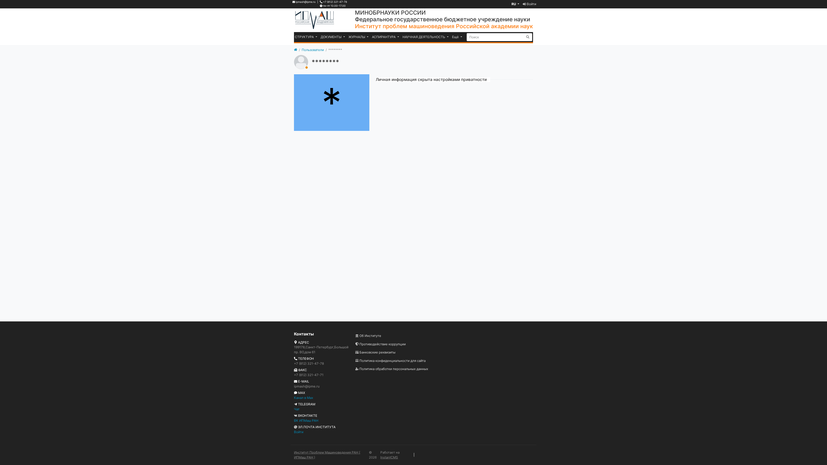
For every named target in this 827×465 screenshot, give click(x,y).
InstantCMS (389, 457)
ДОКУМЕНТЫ (331, 37)
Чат (297, 409)
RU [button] (514, 4)
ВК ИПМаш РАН (306, 420)
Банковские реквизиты (377, 352)
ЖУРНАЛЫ (357, 37)
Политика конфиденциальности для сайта (392, 361)
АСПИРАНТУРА (384, 37)
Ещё (456, 37)
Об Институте (370, 336)
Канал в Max (303, 398)
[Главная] (295, 50)
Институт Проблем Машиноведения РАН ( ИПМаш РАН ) (327, 454)
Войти (531, 4)
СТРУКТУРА (305, 37)
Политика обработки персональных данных (393, 369)
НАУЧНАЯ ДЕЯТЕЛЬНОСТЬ (424, 37)
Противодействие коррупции (382, 344)
